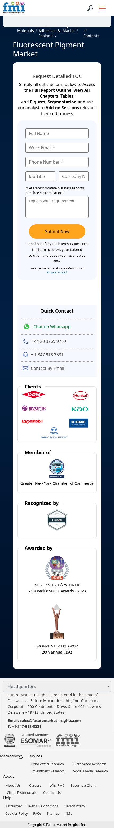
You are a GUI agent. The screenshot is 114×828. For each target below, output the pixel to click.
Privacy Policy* (57, 272)
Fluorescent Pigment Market (73, 25)
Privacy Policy (74, 806)
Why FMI (57, 785)
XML (68, 813)
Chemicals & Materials (26, 25)
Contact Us (52, 792)
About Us (13, 785)
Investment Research (48, 771)
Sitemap (53, 813)
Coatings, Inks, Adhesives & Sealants (49, 28)
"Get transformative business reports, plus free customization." (55, 190)
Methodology (11, 756)
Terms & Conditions (42, 806)
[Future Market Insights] (14, 8)
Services (35, 756)
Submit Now (57, 231)
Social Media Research (90, 771)
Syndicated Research (47, 763)
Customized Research (89, 763)
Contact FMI (34, 14)
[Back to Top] (100, 783)
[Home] (15, 28)
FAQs (37, 813)
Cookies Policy (16, 813)
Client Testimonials (21, 792)
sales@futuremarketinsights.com (50, 720)
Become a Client (83, 785)
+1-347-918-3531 (26, 726)
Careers (35, 785)
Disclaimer (14, 806)
